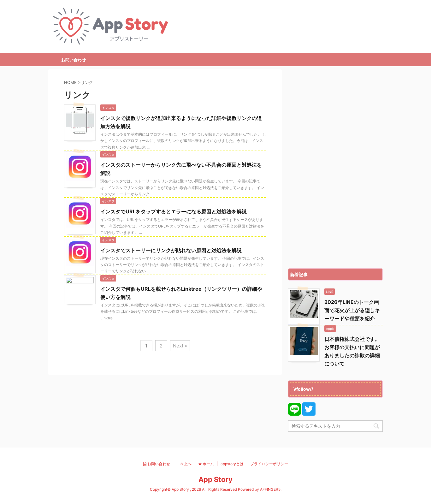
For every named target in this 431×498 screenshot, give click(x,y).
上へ (187, 463)
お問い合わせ (73, 59)
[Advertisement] (335, 167)
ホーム (208, 463)
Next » (180, 346)
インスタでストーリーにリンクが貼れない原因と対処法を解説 (171, 250)
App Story (215, 479)
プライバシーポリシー (269, 463)
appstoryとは (232, 463)
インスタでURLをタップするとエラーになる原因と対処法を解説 (173, 211)
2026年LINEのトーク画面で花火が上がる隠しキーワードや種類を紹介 (352, 310)
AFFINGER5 (270, 489)
